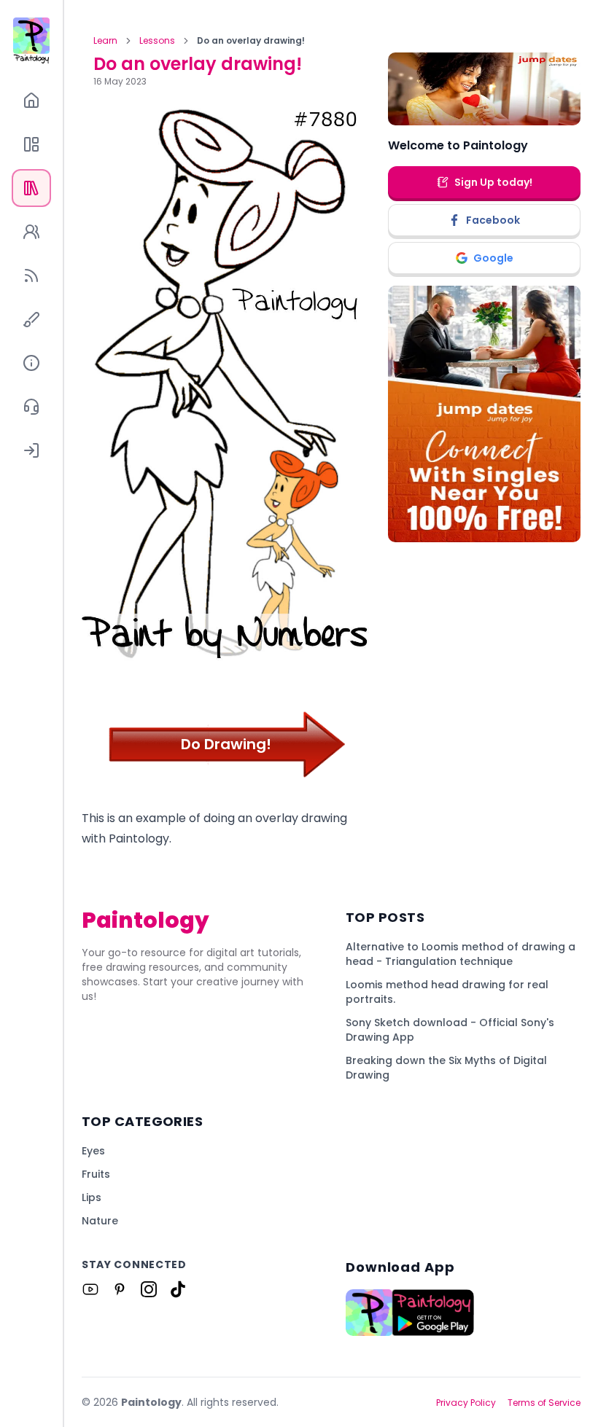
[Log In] (31, 450)
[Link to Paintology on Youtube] (90, 1289)
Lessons (157, 41)
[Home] (31, 101)
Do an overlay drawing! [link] (251, 41)
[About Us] (31, 363)
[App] (31, 144)
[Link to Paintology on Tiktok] (178, 1289)
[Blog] (31, 275)
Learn (105, 41)
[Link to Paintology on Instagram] (149, 1289)
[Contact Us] (31, 407)
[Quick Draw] (31, 319)
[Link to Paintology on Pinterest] (119, 1289)
